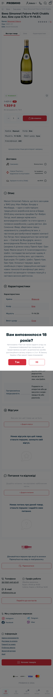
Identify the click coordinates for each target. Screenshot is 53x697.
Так (17, 362)
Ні (37, 362)
